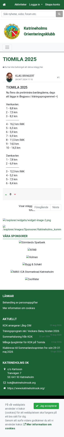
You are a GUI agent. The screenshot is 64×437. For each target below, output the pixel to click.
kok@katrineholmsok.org (21, 382)
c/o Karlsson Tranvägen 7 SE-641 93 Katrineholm (20, 373)
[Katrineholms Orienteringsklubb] (12, 31)
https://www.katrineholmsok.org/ (26, 388)
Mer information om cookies (19, 308)
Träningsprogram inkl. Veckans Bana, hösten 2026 (31, 331)
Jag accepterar (47, 405)
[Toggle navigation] (7, 47)
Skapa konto (52, 4)
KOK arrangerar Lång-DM (17, 325)
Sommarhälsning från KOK (17, 336)
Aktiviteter (21, 4)
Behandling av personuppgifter (20, 302)
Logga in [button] (35, 4)
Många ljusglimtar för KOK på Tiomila (24, 342)
